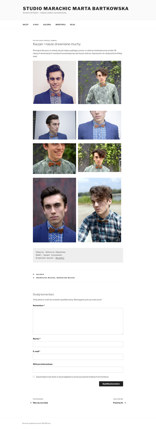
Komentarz (39, 305)
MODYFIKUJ (61, 24)
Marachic (60, 258)
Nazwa (37, 339)
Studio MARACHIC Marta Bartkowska (76, 8)
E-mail (36, 351)
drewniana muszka (46, 278)
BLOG (72, 24)
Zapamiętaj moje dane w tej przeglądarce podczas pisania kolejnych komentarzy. (72, 377)
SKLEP (25, 24)
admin (54, 40)
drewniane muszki (66, 278)
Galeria (40, 274)
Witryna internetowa (43, 364)
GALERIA (47, 24)
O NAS (36, 24)
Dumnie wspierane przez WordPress (36, 423)
